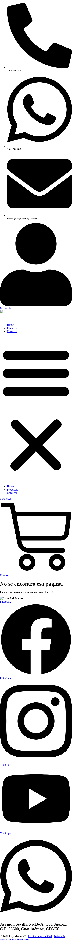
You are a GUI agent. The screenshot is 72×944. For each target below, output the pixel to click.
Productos (12, 328)
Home (10, 324)
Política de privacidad (40, 936)
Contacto (12, 331)
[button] (36, 409)
